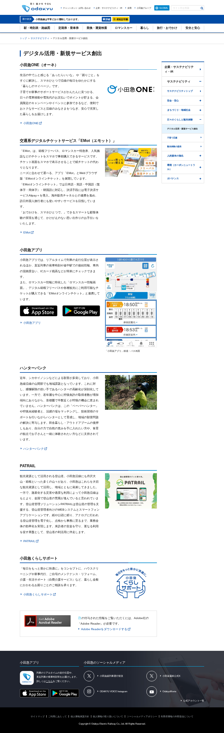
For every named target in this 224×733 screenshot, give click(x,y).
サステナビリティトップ (180, 90)
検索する (202, 8)
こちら (49, 681)
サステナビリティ (40, 38)
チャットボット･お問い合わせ (77, 8)
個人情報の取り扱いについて (108, 716)
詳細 (108, 19)
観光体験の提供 (174, 146)
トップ (23, 38)
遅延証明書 (122, 19)
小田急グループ (144, 8)
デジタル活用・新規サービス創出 (182, 128)
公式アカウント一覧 (193, 700)
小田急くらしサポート (37, 594)
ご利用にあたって (57, 716)
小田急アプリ (32, 322)
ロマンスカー (123, 27)
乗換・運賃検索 (97, 27)
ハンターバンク (33, 448)
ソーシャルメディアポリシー (142, 716)
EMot (26, 232)
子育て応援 (172, 137)
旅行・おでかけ (167, 27)
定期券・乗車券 (68, 27)
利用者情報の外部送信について (177, 716)
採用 (129, 8)
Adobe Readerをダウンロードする (104, 629)
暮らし (144, 27)
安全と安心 (193, 27)
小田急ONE (30, 123)
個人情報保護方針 (80, 716)
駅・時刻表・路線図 (37, 27)
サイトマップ (38, 716)
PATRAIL (29, 541)
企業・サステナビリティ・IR (109, 8)
